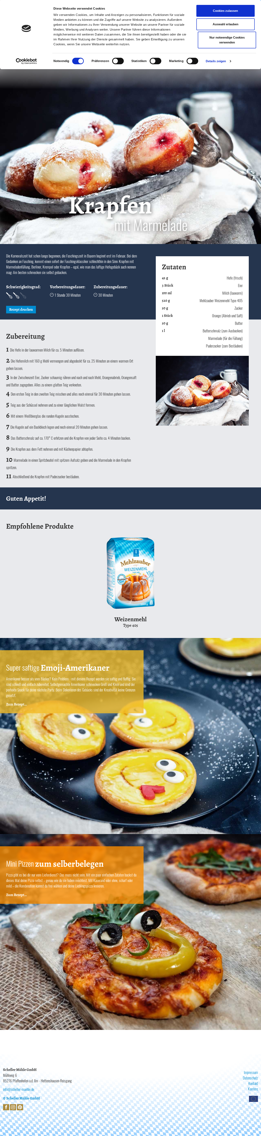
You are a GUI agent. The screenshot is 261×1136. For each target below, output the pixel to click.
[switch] (118, 61)
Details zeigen (216, 61)
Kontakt (253, 1083)
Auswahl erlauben (225, 24)
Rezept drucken (21, 309)
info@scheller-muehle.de (18, 1089)
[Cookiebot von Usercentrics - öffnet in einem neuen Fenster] (26, 61)
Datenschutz (250, 1078)
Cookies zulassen (225, 10)
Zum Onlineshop (121, 609)
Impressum (251, 1072)
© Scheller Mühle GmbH (21, 1098)
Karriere (253, 1089)
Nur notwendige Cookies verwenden (227, 40)
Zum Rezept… (16, 704)
